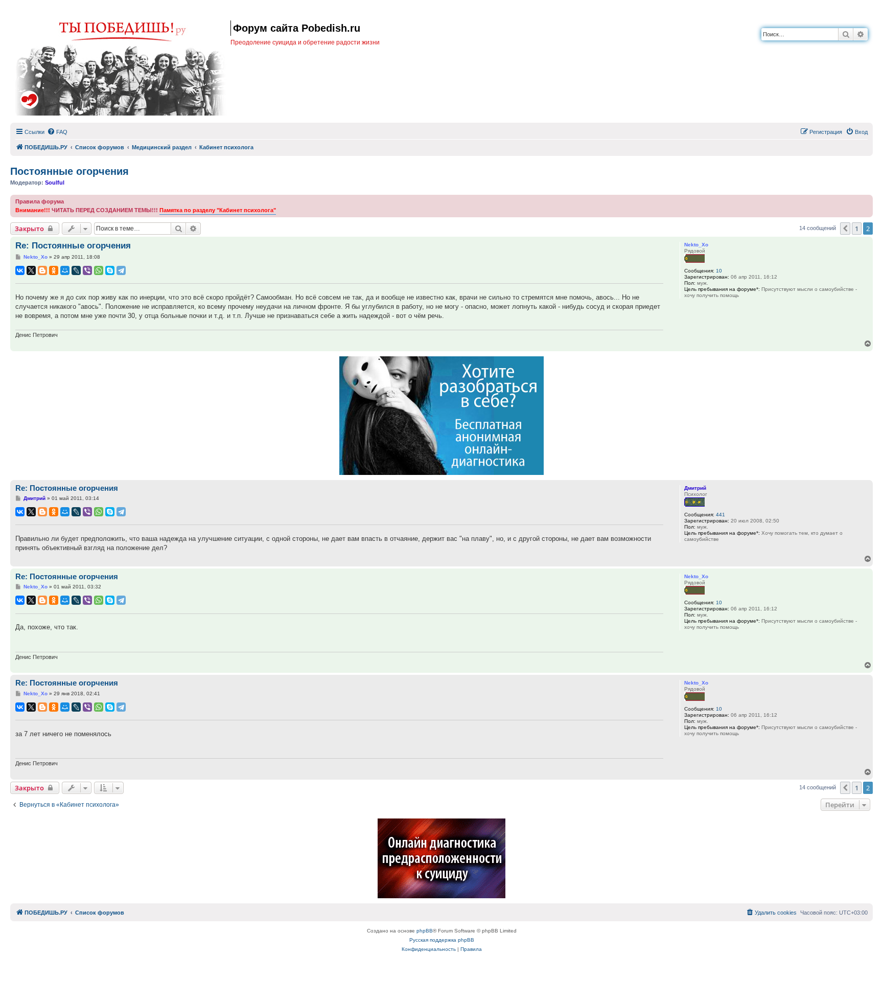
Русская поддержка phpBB (441, 940)
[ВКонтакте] (20, 270)
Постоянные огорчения (69, 171)
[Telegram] (121, 270)
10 (719, 271)
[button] (845, 228)
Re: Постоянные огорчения (73, 246)
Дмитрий (695, 488)
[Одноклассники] (53, 270)
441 (720, 514)
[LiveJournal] (76, 270)
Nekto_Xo (696, 244)
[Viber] (87, 270)
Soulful (54, 182)
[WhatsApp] (98, 270)
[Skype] (109, 270)
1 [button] (856, 228)
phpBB (424, 931)
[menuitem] (57, 132)
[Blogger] (42, 270)
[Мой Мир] (64, 270)
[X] (31, 270)
